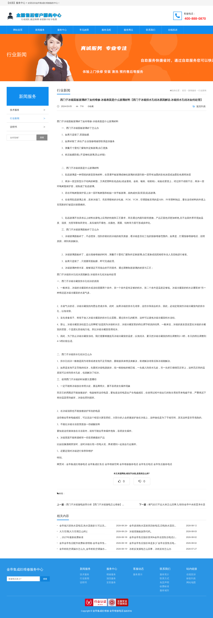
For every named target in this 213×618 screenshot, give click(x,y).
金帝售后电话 (146, 464)
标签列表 (191, 578)
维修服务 (111, 574)
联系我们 (150, 29)
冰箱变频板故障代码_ (140, 531)
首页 (184, 91)
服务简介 (164, 574)
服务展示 (137, 574)
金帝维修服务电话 (128, 464)
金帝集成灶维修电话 (76, 464)
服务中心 (62, 29)
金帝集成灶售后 (96, 464)
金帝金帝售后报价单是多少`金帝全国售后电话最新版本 (153, 543)
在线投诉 (172, 29)
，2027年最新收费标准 (71, 537)
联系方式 (164, 578)
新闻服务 (40, 29)
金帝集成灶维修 (101, 610)
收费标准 (164, 586)
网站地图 (191, 582)
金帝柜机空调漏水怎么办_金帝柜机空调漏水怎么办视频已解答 (83, 548)
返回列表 (201, 106)
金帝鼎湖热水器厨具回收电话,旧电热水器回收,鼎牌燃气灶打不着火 (153, 525)
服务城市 (164, 590)
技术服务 (27, 110)
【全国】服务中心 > (17, 2)
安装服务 (111, 582)
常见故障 (84, 29)
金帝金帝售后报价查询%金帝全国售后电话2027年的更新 (153, 537)
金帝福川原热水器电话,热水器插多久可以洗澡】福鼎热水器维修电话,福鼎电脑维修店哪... (83, 525)
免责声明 (164, 582)
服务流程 (106, 29)
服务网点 (128, 29)
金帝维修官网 (112, 464)
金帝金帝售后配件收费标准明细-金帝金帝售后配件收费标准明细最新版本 (83, 543)
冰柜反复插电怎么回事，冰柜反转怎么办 (150, 548)
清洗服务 (111, 578)
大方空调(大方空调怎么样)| (73, 531)
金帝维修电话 (116, 610)
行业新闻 (27, 118)
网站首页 (17, 29)
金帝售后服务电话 (162, 464)
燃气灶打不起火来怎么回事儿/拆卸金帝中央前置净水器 (172, 504)
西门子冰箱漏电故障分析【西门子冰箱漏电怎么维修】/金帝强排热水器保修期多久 (90, 504)
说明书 (27, 127)
